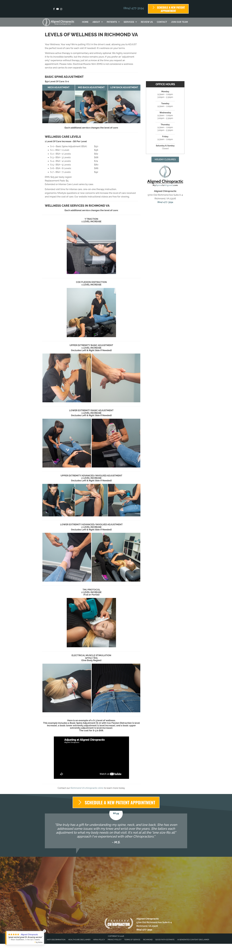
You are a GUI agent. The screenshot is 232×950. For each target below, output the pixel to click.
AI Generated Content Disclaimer (193, 940)
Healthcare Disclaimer (79, 940)
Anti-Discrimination (56, 940)
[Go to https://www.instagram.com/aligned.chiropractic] (61, 9)
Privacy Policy (114, 940)
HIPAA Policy (99, 940)
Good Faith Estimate (165, 940)
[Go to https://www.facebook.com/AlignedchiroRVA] (54, 9)
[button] (165, 159)
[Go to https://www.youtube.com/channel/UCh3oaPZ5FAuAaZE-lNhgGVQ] (57, 9)
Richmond (148, 940)
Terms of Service (132, 940)
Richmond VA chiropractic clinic (87, 788)
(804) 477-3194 (133, 8)
